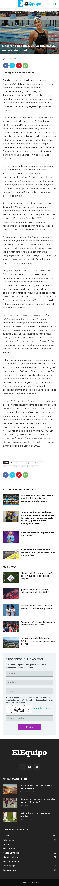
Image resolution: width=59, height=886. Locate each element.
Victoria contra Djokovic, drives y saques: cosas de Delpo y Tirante (36, 607)
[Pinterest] (19, 65)
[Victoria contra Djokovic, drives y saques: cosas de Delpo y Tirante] (11, 610)
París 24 (35, 467)
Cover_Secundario (18, 463)
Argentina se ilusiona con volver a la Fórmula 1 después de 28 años (38, 552)
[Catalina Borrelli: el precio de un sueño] (11, 536)
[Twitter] (12, 65)
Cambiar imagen (42, 708)
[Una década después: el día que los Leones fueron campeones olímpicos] (11, 499)
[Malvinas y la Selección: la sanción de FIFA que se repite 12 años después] (11, 577)
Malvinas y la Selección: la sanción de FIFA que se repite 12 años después (37, 576)
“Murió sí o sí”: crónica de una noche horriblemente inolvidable (38, 623)
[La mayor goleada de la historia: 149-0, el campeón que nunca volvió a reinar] (11, 642)
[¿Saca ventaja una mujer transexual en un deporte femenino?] (10, 803)
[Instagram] (29, 767)
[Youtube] (37, 767)
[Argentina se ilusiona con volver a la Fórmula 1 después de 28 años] (11, 553)
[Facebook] (6, 65)
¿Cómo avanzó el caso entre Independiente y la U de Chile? (35, 591)
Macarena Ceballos (11, 467)
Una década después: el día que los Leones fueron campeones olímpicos (37, 498)
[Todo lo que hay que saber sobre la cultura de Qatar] (10, 789)
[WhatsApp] (25, 65)
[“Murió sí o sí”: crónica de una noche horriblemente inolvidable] (11, 626)
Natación (25, 467)
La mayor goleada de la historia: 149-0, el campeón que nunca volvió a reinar (38, 641)
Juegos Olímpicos (35, 463)
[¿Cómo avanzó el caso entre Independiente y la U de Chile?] (11, 593)
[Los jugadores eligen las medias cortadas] (10, 817)
